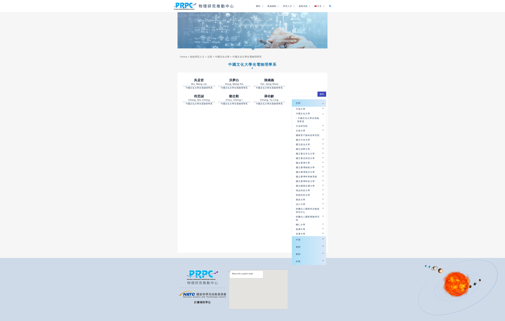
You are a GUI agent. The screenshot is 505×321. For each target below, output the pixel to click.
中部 (298, 239)
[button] (262, 6)
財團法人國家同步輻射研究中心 (308, 210)
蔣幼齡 (269, 96)
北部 (209, 56)
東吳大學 (300, 199)
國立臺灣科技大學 (305, 181)
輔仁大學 (300, 224)
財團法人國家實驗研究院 (308, 218)
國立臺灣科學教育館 (306, 176)
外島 (298, 261)
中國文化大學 (222, 56)
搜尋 (322, 94)
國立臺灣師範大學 (305, 167)
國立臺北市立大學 (305, 153)
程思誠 (199, 96)
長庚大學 (300, 233)
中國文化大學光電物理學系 (199, 87)
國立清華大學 (303, 149)
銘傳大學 (300, 229)
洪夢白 (234, 80)
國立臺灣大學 (303, 162)
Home (183, 56)
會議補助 (271, 6)
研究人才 (287, 6)
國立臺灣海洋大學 (305, 172)
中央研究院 (302, 126)
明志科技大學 (303, 190)
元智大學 (300, 130)
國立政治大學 (303, 144)
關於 (258, 6)
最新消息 (303, 6)
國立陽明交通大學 (305, 185)
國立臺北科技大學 (305, 158)
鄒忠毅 (234, 96)
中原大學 (300, 109)
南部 (298, 247)
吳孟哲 (199, 80)
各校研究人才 (197, 56)
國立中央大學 (303, 139)
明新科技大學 (303, 195)
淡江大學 (300, 204)
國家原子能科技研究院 (308, 135)
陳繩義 (269, 80)
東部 (298, 254)
